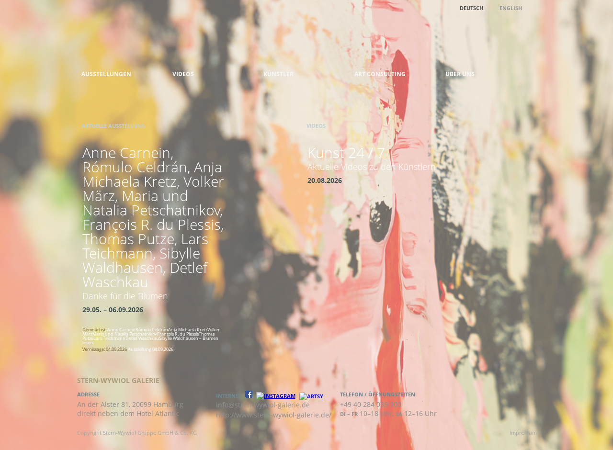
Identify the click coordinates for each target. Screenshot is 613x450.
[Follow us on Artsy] (311, 396)
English (510, 7)
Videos (183, 74)
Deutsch (471, 7)
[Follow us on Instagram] (275, 395)
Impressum (523, 432)
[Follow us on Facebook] (248, 395)
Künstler (278, 74)
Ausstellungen (106, 74)
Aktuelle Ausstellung (113, 125)
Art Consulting (380, 74)
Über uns (460, 74)
